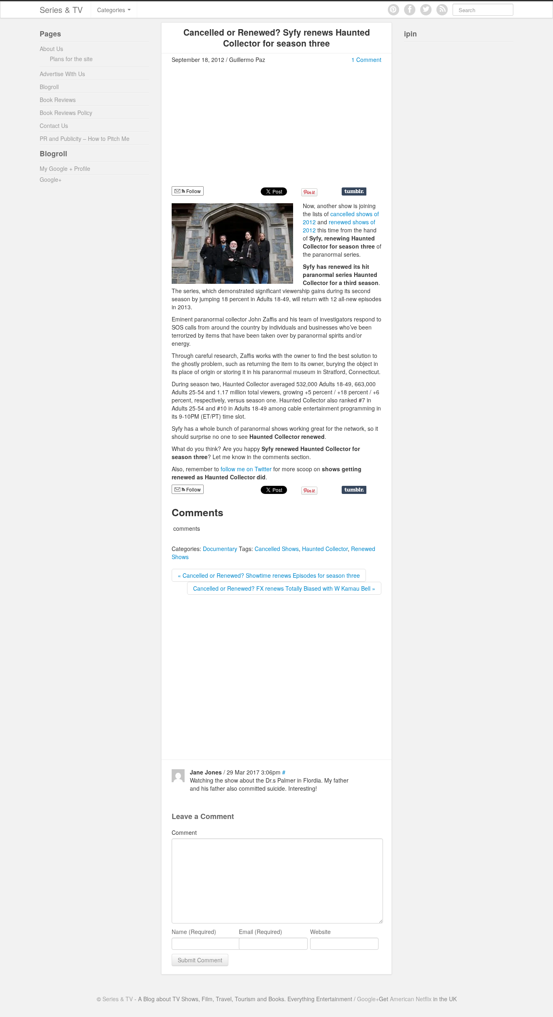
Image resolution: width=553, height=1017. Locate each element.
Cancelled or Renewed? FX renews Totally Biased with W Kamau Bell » (284, 588)
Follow (193, 190)
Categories (112, 10)
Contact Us (54, 125)
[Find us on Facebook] (409, 9)
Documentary (220, 549)
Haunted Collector (325, 549)
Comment (184, 832)
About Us (51, 49)
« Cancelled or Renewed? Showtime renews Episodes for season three (269, 575)
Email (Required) (260, 932)
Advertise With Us (62, 74)
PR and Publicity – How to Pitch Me (85, 138)
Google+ (51, 179)
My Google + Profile (65, 168)
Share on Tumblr (354, 191)
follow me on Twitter (246, 469)
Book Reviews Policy (66, 113)
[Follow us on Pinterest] (393, 9)
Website (320, 932)
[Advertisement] (240, 128)
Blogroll (49, 87)
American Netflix (411, 999)
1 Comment (366, 59)
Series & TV (61, 9)
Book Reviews (58, 100)
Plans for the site (71, 59)
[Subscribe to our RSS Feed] (442, 9)
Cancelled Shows (277, 549)
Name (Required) (194, 932)
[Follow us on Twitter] (426, 9)
